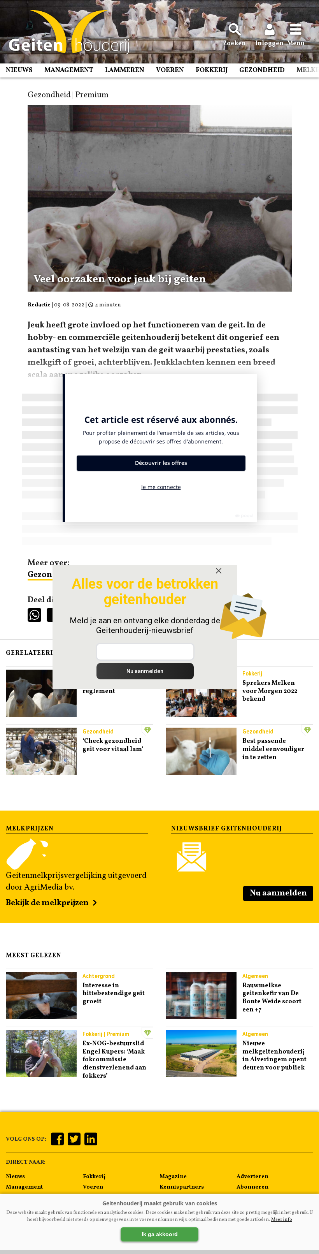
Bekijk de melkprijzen (47, 903)
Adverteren (252, 1176)
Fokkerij (212, 70)
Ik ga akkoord (160, 1234)
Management (68, 70)
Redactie (39, 305)
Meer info (281, 1220)
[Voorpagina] (65, 32)
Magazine (173, 1176)
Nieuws (19, 70)
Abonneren (252, 1187)
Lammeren (124, 70)
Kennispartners (182, 1187)
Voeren (170, 70)
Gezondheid (262, 70)
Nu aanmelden (278, 893)
